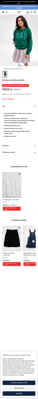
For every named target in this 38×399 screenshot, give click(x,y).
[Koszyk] (35, 12)
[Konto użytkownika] (28, 12)
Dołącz (26, 1)
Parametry (5, 146)
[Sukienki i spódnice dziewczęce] (2, 68)
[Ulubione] (31, 12)
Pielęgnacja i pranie (8, 152)
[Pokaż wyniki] (7, 12)
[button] (19, 64)
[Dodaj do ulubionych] (19, 174)
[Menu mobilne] (3, 12)
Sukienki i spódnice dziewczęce (13, 68)
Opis (3, 106)
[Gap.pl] (19, 12)
